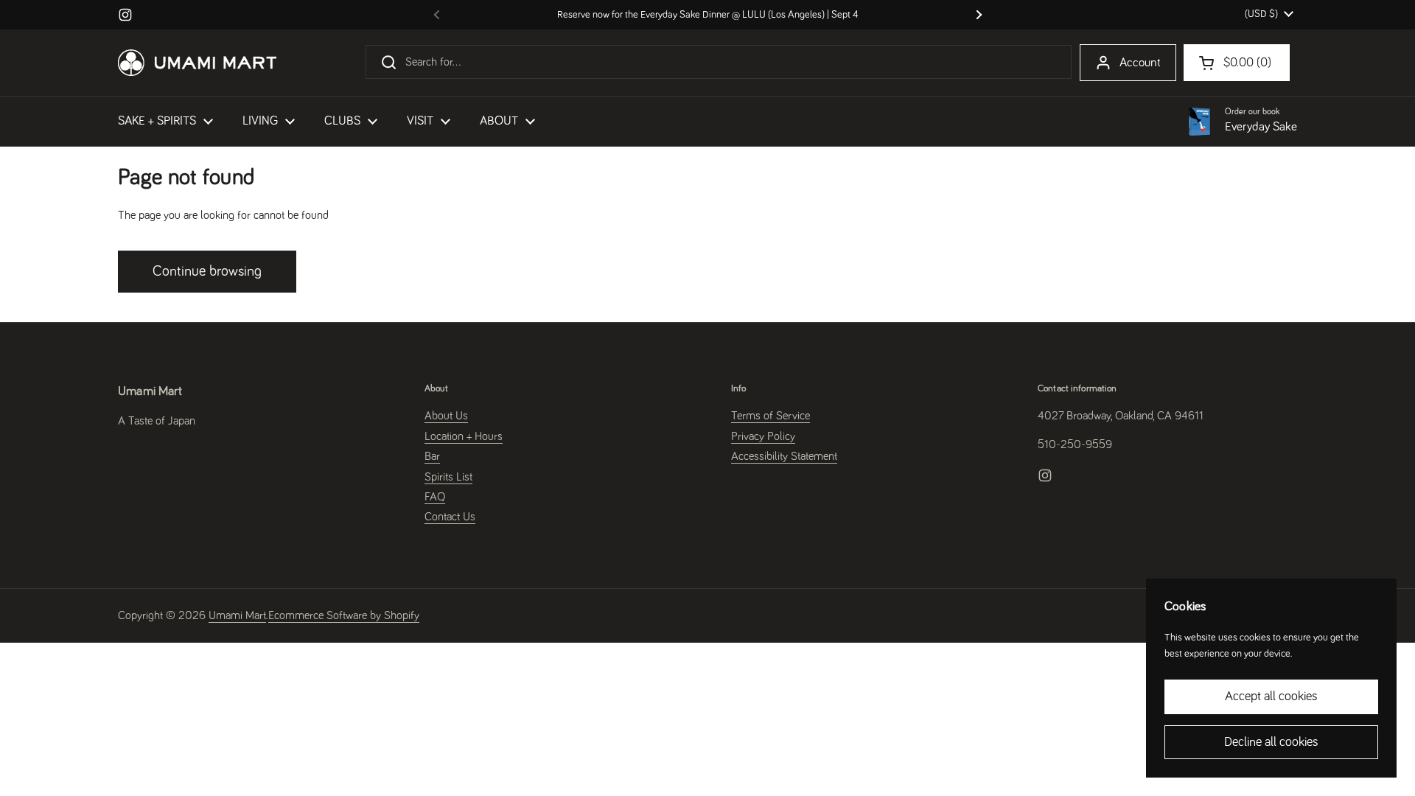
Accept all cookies (1271, 696)
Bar (432, 456)
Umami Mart (237, 615)
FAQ (434, 497)
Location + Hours (463, 436)
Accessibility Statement (784, 456)
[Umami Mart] (197, 62)
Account (1140, 63)
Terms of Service (770, 416)
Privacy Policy (763, 436)
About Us (446, 416)
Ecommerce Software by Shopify (343, 615)
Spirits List (448, 477)
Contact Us (449, 517)
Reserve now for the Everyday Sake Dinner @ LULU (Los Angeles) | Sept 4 (708, 15)
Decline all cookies (1271, 742)
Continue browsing (207, 271)
